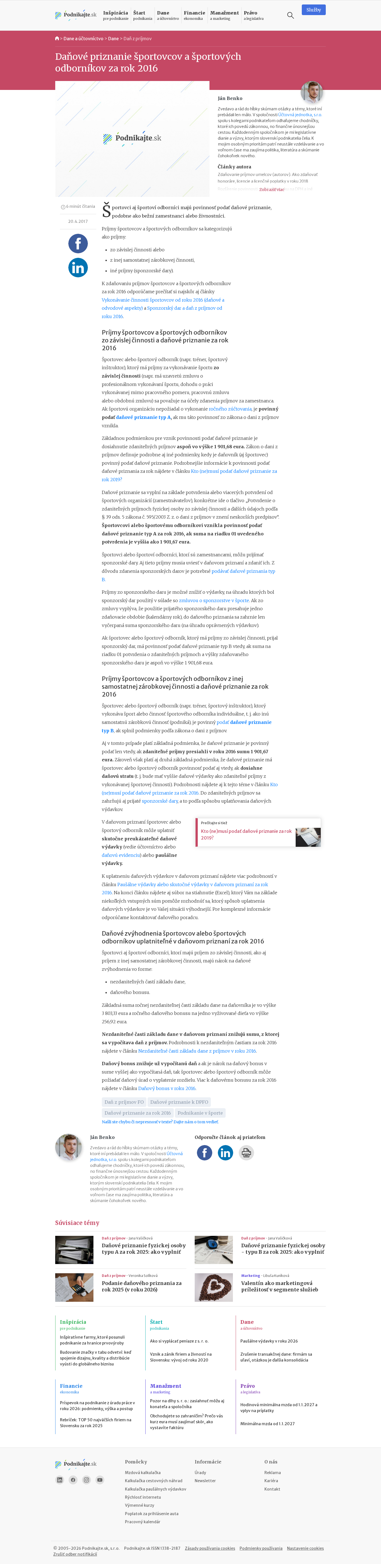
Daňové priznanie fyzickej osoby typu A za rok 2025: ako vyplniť (144, 1249)
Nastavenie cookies (305, 1548)
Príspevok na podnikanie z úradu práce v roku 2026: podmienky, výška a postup (97, 1405)
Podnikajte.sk (137, 1548)
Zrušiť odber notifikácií (75, 1554)
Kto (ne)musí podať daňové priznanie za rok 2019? (246, 834)
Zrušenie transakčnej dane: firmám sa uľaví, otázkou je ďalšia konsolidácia (276, 1357)
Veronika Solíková (143, 1276)
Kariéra (271, 1480)
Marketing (251, 1276)
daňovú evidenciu (120, 855)
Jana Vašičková (141, 1238)
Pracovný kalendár (142, 1521)
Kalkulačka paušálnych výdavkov (155, 1489)
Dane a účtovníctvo (83, 38)
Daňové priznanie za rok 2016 (138, 1113)
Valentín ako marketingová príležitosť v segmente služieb (279, 1286)
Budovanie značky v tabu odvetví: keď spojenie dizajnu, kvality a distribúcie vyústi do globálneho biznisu (95, 1358)
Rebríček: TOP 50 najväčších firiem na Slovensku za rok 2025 (95, 1422)
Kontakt (272, 1489)
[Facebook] (73, 1479)
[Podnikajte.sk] (76, 15)
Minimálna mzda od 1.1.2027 (267, 1423)
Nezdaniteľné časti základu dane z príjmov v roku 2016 (197, 1051)
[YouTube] (99, 1479)
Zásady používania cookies (210, 1548)
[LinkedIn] (59, 1479)
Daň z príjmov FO (124, 1102)
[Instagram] (86, 1479)
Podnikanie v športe (200, 1113)
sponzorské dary (160, 801)
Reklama (272, 1472)
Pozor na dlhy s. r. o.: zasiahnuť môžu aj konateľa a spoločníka (187, 1403)
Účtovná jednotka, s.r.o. (300, 114)
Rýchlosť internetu (143, 1497)
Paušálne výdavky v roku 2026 (269, 1341)
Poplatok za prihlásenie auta (152, 1513)
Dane (113, 38)
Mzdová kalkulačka (143, 1472)
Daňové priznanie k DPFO (179, 1102)
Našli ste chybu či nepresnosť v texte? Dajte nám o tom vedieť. (160, 1121)
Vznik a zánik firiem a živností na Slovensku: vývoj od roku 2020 (181, 1357)
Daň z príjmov (138, 38)
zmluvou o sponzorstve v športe (214, 600)
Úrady (200, 1472)
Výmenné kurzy (139, 1505)
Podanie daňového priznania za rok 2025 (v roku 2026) (142, 1286)
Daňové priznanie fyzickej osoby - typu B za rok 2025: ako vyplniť (283, 1249)
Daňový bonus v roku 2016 (167, 1088)
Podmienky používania (261, 1548)
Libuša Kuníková (276, 1276)
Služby (314, 10)
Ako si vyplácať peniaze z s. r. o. (179, 1341)
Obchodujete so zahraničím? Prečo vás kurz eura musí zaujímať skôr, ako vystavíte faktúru (186, 1421)
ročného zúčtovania (230, 409)
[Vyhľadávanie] (290, 15)
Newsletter (205, 1480)
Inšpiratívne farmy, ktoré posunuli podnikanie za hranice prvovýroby (92, 1340)
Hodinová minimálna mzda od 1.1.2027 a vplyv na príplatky (278, 1407)
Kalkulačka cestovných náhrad (153, 1480)
